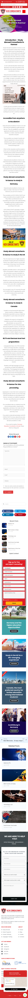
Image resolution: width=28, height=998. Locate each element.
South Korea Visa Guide (13, 542)
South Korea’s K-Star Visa (14, 548)
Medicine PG (11, 523)
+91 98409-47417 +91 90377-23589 (21, 2)
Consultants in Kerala (14, 426)
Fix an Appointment (7, 1)
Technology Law (12, 536)
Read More (14, 631)
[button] (23, 11)
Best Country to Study (13, 529)
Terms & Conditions (13, 600)
